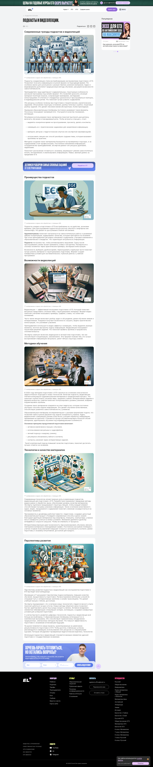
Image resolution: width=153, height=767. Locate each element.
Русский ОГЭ (119, 718)
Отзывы (52, 693)
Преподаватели (55, 690)
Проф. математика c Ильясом (121, 695)
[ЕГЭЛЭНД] (30, 9)
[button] (114, 51)
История (118, 710)
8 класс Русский (120, 740)
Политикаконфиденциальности (76, 690)
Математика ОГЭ (120, 724)
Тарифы (52, 687)
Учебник (52, 698)
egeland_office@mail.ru (97, 682)
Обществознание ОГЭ (122, 721)
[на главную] (35, 679)
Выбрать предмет (122, 3)
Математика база (121, 699)
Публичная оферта (75, 686)
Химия (117, 707)
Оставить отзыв (99, 693)
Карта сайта (54, 704)
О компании (73, 696)
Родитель (53, 684)
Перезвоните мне (99, 687)
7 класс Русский (120, 737)
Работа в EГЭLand (75, 694)
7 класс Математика (122, 732)
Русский (117, 682)
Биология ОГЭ (120, 726)
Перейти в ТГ (83, 165)
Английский (119, 702)
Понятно (140, 763)
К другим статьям (31, 15)
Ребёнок (53, 682)
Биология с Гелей (121, 716)
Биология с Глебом (121, 713)
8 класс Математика (122, 735)
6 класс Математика (122, 729)
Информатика (119, 687)
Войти (124, 9)
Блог (51, 695)
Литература (119, 705)
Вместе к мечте (55, 701)
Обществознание (120, 684)
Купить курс (112, 9)
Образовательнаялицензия (75, 683)
